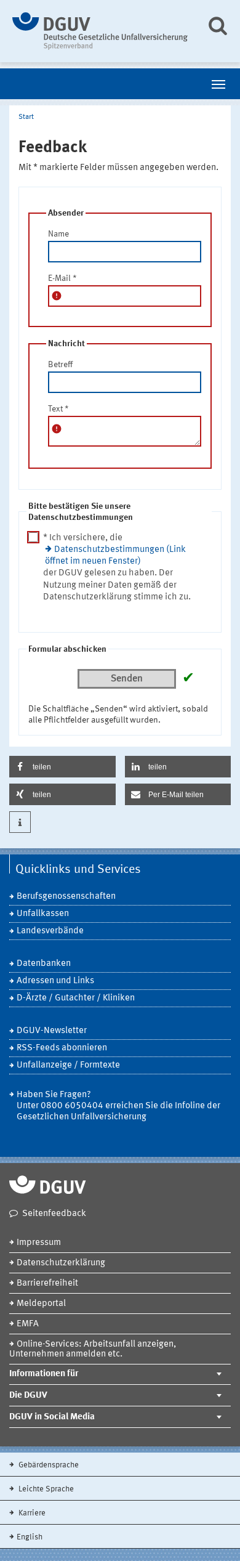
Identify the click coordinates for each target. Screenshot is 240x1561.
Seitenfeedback (54, 1213)
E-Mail (62, 278)
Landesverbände (50, 931)
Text (58, 409)
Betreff (60, 364)
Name (58, 234)
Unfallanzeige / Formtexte (68, 1065)
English (29, 1537)
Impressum (39, 1242)
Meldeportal (41, 1303)
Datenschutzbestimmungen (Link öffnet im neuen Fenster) (115, 555)
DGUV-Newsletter (52, 1031)
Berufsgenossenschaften (66, 896)
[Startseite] (100, 31)
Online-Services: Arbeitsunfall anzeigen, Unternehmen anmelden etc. (92, 1349)
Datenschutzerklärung (61, 1263)
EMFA (28, 1324)
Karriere (31, 1513)
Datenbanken (44, 963)
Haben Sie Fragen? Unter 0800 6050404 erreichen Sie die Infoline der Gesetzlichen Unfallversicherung (118, 1106)
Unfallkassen (43, 913)
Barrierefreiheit (47, 1283)
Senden (127, 679)
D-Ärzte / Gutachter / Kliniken (76, 998)
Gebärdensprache (48, 1465)
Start (26, 117)
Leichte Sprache (45, 1489)
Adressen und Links (55, 981)
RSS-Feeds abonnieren (62, 1048)
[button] (62, 766)
